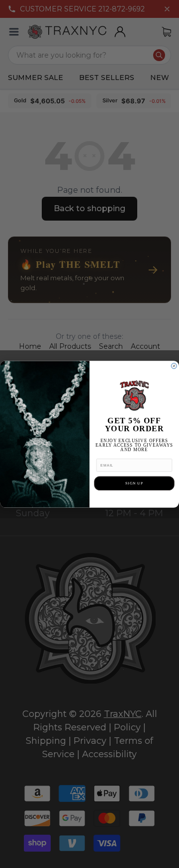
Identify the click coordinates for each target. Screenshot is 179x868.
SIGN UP (134, 483)
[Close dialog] (174, 365)
